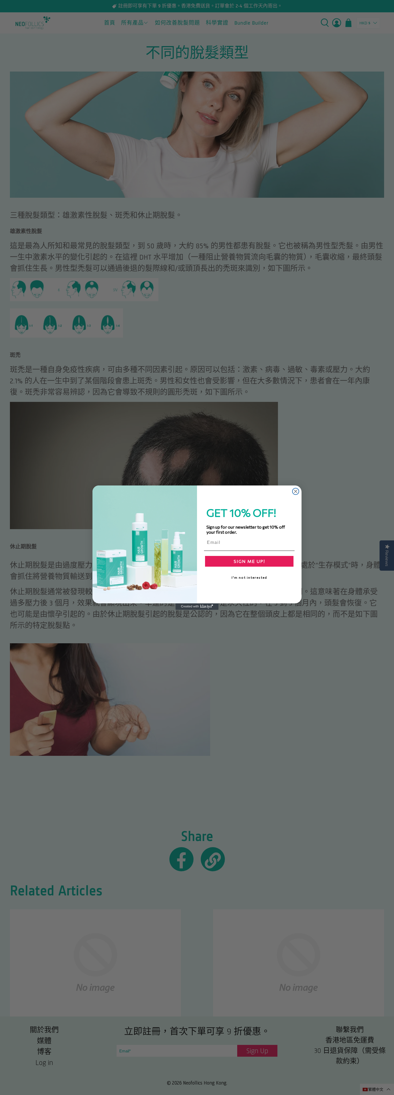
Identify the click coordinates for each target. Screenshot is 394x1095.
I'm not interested (249, 577)
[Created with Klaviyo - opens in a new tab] (197, 606)
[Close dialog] (295, 491)
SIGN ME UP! (249, 561)
